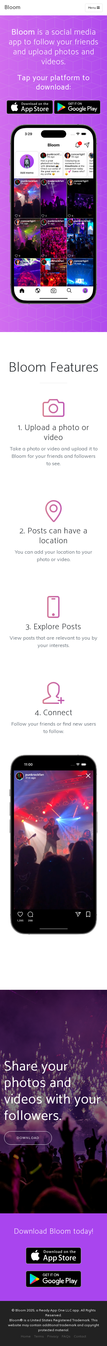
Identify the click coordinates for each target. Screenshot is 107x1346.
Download (28, 1137)
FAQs (66, 1336)
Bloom (12, 7)
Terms (39, 1336)
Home (26, 1336)
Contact (80, 1336)
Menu (92, 7)
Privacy (52, 1336)
